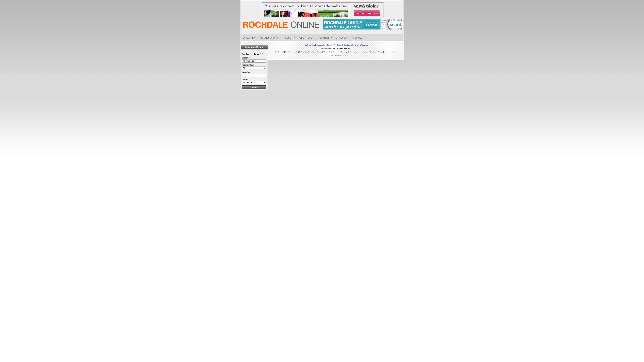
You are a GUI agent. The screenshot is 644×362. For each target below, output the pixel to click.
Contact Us (331, 45)
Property (289, 38)
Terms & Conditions (344, 45)
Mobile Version (309, 45)
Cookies (357, 38)
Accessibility (320, 45)
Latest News (250, 38)
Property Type (248, 65)
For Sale (245, 54)
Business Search (270, 38)
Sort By (245, 79)
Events (312, 38)
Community (325, 38)
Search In (246, 58)
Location (246, 72)
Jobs (301, 38)
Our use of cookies (360, 45)
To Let (256, 54)
